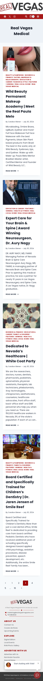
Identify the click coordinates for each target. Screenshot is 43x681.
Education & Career (15, 209)
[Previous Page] (5, 583)
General (10, 84)
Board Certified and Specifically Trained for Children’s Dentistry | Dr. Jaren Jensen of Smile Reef (20, 492)
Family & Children (21, 334)
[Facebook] (5, 16)
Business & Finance (14, 332)
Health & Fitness (21, 211)
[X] (10, 16)
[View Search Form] (26, 16)
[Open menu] (38, 16)
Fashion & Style (20, 82)
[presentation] (21, 59)
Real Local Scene (22, 84)
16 (15, 588)
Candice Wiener (14, 122)
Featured (33, 82)
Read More (12, 171)
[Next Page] (21, 588)
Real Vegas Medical (26, 213)
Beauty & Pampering (15, 75)
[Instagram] (14, 16)
